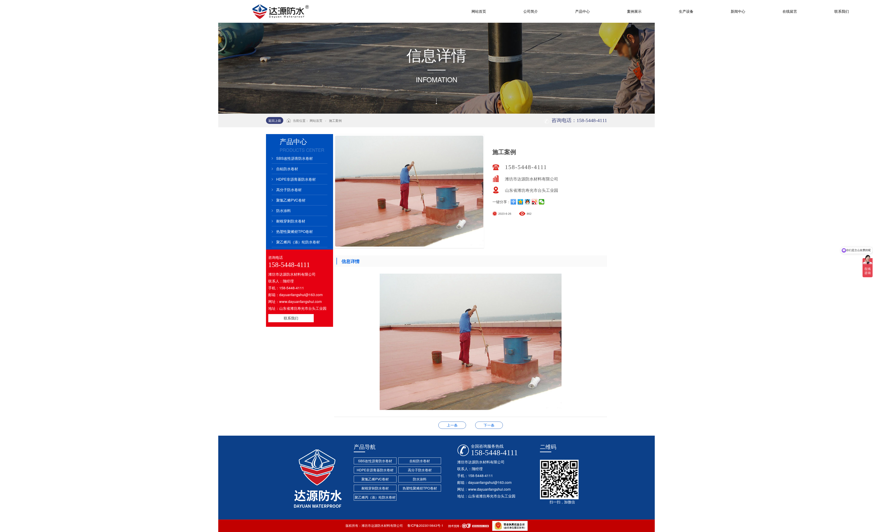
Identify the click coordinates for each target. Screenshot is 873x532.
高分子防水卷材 (289, 189)
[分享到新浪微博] (534, 202)
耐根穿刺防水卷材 (290, 221)
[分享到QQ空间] (520, 202)
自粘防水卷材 (287, 168)
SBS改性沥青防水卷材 (294, 158)
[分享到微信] (541, 202)
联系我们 (291, 318)
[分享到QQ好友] (527, 202)
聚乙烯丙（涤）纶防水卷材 (298, 242)
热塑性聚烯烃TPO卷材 (294, 231)
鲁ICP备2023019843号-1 (425, 525)
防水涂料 (283, 210)
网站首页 (316, 120)
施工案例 (335, 120)
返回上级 (274, 120)
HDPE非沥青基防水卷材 (296, 179)
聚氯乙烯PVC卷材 (291, 200)
